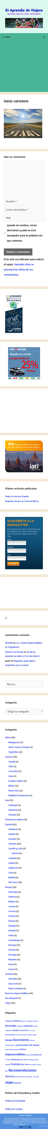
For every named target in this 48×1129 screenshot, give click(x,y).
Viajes (8, 1003)
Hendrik (8, 642)
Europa (8, 887)
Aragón (11, 834)
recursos (10, 1076)
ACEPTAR (25, 1127)
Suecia (11, 969)
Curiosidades (10, 1035)
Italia (10, 935)
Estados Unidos (15, 780)
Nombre (10, 547)
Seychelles (13, 752)
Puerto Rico (13, 790)
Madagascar (14, 742)
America (9, 756)
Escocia (11, 911)
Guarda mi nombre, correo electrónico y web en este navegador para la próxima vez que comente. (24, 233)
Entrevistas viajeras (14, 819)
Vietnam (12, 814)
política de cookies (25, 1123)
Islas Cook (13, 983)
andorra (24, 1021)
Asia (7, 800)
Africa (8, 737)
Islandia (12, 930)
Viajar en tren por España (17, 496)
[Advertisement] (24, 66)
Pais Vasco (25, 1064)
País (8, 555)
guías (17, 1049)
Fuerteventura (10, 1045)
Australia (12, 978)
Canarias (12, 843)
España (8, 824)
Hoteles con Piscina (14, 651)
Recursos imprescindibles (17, 993)
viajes (9, 1082)
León (10, 872)
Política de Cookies (14, 1109)
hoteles (22, 1049)
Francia (11, 921)
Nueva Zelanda (15, 988)
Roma (17, 1077)
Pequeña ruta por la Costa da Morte (22, 501)
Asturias (12, 838)
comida (15, 1030)
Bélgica (11, 901)
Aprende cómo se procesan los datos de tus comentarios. (19, 269)
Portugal (12, 954)
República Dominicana (18, 795)
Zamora (15, 853)
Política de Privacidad (15, 1100)
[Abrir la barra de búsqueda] (44, 37)
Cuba (10, 776)
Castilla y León (15, 848)
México (11, 785)
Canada (11, 761)
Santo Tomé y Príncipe (18, 747)
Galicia (11, 863)
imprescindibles (15, 1054)
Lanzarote (37, 1054)
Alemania (12, 892)
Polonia (11, 949)
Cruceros (32, 1030)
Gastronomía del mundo (27, 1045)
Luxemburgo (14, 940)
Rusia (10, 964)
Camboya (12, 805)
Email (9, 539)
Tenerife (36, 1077)
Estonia (12, 916)
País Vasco (13, 882)
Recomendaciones (22, 1070)
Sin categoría (11, 998)
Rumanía (12, 959)
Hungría (12, 925)
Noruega (12, 945)
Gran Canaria (9, 1049)
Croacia (11, 906)
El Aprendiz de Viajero (24, 10)
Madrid (11, 877)
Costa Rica (13, 771)
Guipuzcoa (13, 867)
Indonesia (13, 809)
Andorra (12, 896)
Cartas (35, 1026)
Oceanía (9, 974)
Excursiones (21, 1040)
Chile (10, 766)
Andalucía (13, 829)
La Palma (8, 1060)
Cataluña (12, 858)
